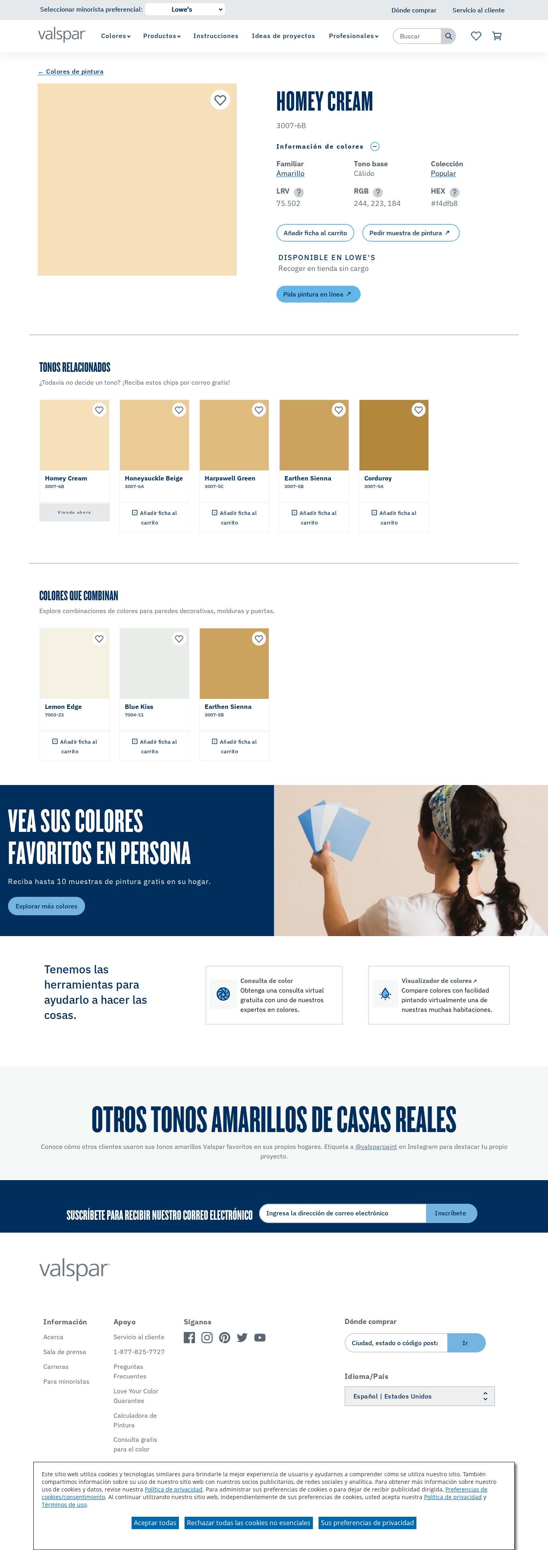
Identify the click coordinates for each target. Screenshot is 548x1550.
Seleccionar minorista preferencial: (91, 9)
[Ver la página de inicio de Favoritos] (476, 36)
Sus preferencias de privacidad (367, 1522)
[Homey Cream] (220, 100)
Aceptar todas (155, 1522)
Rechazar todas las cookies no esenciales (249, 1522)
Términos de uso (64, 1504)
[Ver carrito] (497, 36)
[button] (297, 192)
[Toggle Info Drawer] (374, 146)
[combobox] (417, 36)
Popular (443, 173)
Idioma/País (367, 1376)
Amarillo (290, 173)
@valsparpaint (376, 1146)
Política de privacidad (174, 1489)
